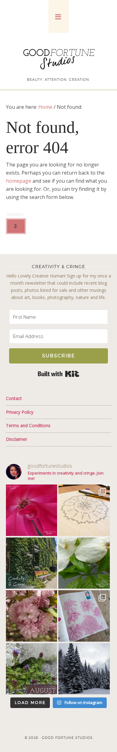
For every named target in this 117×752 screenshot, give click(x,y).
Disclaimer (16, 439)
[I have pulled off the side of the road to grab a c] (84, 668)
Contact (14, 398)
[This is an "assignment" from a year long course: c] (84, 510)
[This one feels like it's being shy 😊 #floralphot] (31, 510)
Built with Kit (58, 373)
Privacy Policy (19, 412)
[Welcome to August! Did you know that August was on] (31, 668)
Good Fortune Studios (58, 57)
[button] (58, 16)
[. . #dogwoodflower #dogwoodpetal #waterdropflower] (84, 563)
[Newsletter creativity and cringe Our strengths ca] (31, 563)
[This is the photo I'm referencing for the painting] (31, 615)
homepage (18, 180)
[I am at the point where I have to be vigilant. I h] (84, 615)
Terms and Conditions (28, 425)
